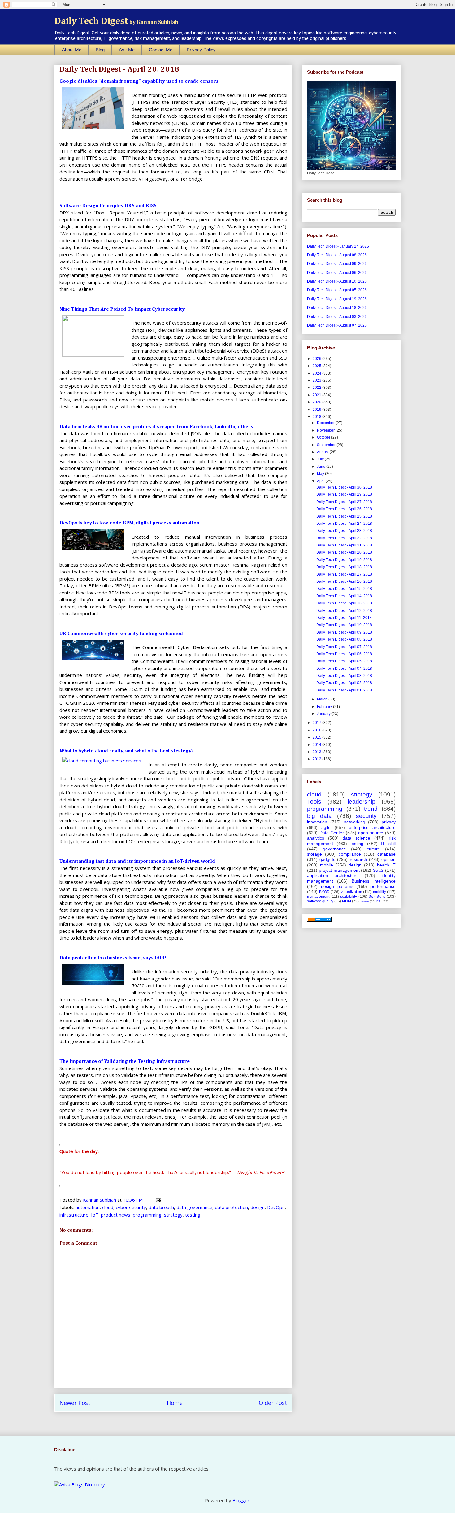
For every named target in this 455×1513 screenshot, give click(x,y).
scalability (348, 896)
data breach (161, 1207)
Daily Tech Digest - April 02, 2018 (344, 683)
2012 (317, 759)
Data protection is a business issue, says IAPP (112, 958)
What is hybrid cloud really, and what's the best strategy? (126, 751)
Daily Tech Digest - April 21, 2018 (344, 545)
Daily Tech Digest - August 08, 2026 (337, 255)
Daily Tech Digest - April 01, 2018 (344, 690)
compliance (350, 854)
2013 (317, 752)
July (321, 459)
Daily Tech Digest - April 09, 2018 (344, 632)
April (321, 481)
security (366, 816)
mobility (379, 892)
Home (175, 1402)
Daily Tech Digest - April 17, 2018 (344, 574)
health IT (386, 864)
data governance (194, 1207)
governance (334, 848)
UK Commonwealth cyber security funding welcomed (121, 633)
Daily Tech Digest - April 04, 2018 (344, 668)
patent (364, 901)
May (321, 473)
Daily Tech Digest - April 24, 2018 (344, 523)
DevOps (276, 1207)
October (324, 437)
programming (147, 1215)
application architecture (332, 875)
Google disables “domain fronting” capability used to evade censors (139, 81)
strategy (173, 1215)
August (323, 452)
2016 (317, 730)
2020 (317, 402)
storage (314, 854)
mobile (326, 864)
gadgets (327, 859)
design (257, 1207)
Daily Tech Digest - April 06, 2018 (344, 654)
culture (373, 848)
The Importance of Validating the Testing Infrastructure (124, 1061)
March (322, 699)
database (386, 854)
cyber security (131, 1207)
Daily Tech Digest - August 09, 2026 (337, 263)
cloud (107, 1207)
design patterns (337, 886)
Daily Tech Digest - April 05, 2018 (344, 661)
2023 (317, 380)
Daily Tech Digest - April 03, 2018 (344, 675)
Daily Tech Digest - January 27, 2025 (338, 246)
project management (339, 870)
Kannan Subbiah (100, 1200)
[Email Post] (157, 1200)
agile (326, 827)
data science (356, 837)
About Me (71, 49)
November (326, 430)
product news (115, 1215)
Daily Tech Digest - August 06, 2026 (337, 272)
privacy (389, 821)
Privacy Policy (201, 49)
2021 (317, 395)
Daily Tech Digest (116, 21)
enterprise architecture (372, 827)
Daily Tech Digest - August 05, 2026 (337, 290)
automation (88, 1207)
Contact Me (160, 49)
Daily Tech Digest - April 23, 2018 (344, 530)
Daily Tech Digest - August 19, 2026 (337, 299)
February (325, 706)
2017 (317, 723)
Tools (314, 801)
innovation (317, 821)
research (358, 859)
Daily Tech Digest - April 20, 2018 (344, 552)
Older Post (273, 1402)
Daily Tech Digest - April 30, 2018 (344, 487)
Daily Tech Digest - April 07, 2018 (344, 647)
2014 (317, 745)
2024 (317, 373)
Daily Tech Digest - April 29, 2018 (344, 494)
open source (370, 832)
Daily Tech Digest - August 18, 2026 (337, 307)
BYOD (324, 892)
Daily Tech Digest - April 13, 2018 (344, 603)
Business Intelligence (374, 881)
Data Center (331, 832)
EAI (379, 901)
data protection (231, 1207)
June (321, 466)
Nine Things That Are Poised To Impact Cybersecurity (122, 309)
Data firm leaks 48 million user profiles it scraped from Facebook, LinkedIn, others (156, 426)
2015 (317, 737)
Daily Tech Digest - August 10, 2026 (337, 281)
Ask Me (127, 49)
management (318, 896)
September (326, 445)
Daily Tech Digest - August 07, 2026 (337, 325)
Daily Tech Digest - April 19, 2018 (344, 560)
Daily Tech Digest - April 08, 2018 (344, 639)
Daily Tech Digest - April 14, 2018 (344, 596)
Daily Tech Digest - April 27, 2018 (344, 502)
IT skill (388, 843)
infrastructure (74, 1215)
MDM (346, 901)
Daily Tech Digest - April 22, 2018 (344, 538)
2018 (317, 416)
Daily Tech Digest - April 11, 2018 (344, 618)
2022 (317, 387)
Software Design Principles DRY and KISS (108, 206)
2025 (317, 366)
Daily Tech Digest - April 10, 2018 (344, 625)
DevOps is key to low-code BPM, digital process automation (129, 523)
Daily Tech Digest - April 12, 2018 (344, 610)
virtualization (351, 892)
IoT (94, 1215)
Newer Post (74, 1402)
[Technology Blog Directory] (319, 920)
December (326, 423)
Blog (100, 49)
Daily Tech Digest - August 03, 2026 (337, 316)
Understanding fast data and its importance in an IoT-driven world (137, 861)
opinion (388, 859)
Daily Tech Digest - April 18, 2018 (344, 567)
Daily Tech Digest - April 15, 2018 (344, 588)
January (324, 714)
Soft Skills (377, 896)
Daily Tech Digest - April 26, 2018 (344, 509)
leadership (361, 801)
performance (383, 886)
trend (371, 808)
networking (354, 821)
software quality (320, 901)
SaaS (378, 870)
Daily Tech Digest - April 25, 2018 (344, 516)
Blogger (240, 1500)
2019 (317, 409)
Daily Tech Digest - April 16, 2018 (344, 581)
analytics (315, 837)
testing (192, 1215)
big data (319, 816)
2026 (317, 359)
